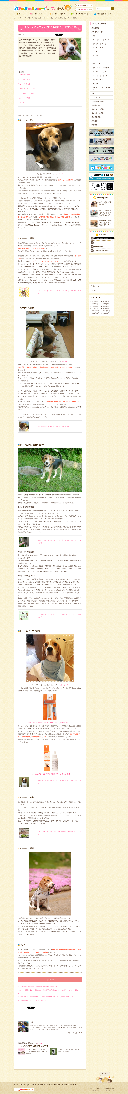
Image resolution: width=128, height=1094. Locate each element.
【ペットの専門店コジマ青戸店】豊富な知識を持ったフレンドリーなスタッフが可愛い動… (105, 214)
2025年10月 (95, 313)
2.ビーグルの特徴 (24, 79)
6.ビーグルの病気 (24, 98)
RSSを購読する (98, 246)
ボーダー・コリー (98, 48)
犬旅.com (93, 290)
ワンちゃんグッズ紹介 (53, 1085)
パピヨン (95, 84)
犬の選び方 (95, 28)
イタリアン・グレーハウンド (101, 88)
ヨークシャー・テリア (100, 72)
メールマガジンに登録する (102, 250)
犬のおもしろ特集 (98, 109)
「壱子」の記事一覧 (74, 1033)
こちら (39, 1043)
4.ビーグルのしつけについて (28, 88)
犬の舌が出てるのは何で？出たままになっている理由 (105, 202)
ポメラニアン (97, 97)
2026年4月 (95, 306)
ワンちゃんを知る (25, 18)
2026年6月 (95, 304)
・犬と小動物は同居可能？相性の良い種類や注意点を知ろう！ (39, 986)
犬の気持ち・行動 (98, 101)
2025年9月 (106, 313)
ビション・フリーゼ (99, 44)
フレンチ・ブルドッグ (100, 76)
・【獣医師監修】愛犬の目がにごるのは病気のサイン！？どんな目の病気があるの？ (46, 996)
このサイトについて (108, 1088)
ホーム (16, 18)
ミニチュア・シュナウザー (101, 68)
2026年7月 (106, 301)
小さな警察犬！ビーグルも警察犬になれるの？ (53, 426)
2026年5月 (106, 304)
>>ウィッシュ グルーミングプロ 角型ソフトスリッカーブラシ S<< (50, 723)
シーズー (95, 52)
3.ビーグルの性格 (24, 84)
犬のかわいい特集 (98, 113)
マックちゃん (58, 174)
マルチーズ (96, 64)
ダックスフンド (97, 80)
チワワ (94, 60)
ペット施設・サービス (69, 1085)
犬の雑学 (95, 121)
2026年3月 (106, 306)
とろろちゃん (63, 685)
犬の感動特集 (96, 117)
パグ (94, 36)
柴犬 (94, 93)
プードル (95, 56)
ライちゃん (65, 361)
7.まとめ (21, 103)
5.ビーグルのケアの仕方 (26, 93)
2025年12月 (95, 311)
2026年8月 (95, 301)
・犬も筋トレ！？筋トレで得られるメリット (33, 1000)
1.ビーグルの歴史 (24, 74)
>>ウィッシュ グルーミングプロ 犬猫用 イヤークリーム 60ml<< (50, 774)
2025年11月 (106, 311)
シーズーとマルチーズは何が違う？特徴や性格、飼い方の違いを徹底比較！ (36, 1051)
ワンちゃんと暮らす (38, 1085)
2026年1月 (106, 308)
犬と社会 (95, 125)
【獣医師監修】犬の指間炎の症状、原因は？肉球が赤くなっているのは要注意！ (105, 223)
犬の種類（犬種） (37, 18)
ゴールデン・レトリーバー (101, 40)
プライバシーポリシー (96, 1088)
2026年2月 (95, 308)
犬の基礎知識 (96, 105)
